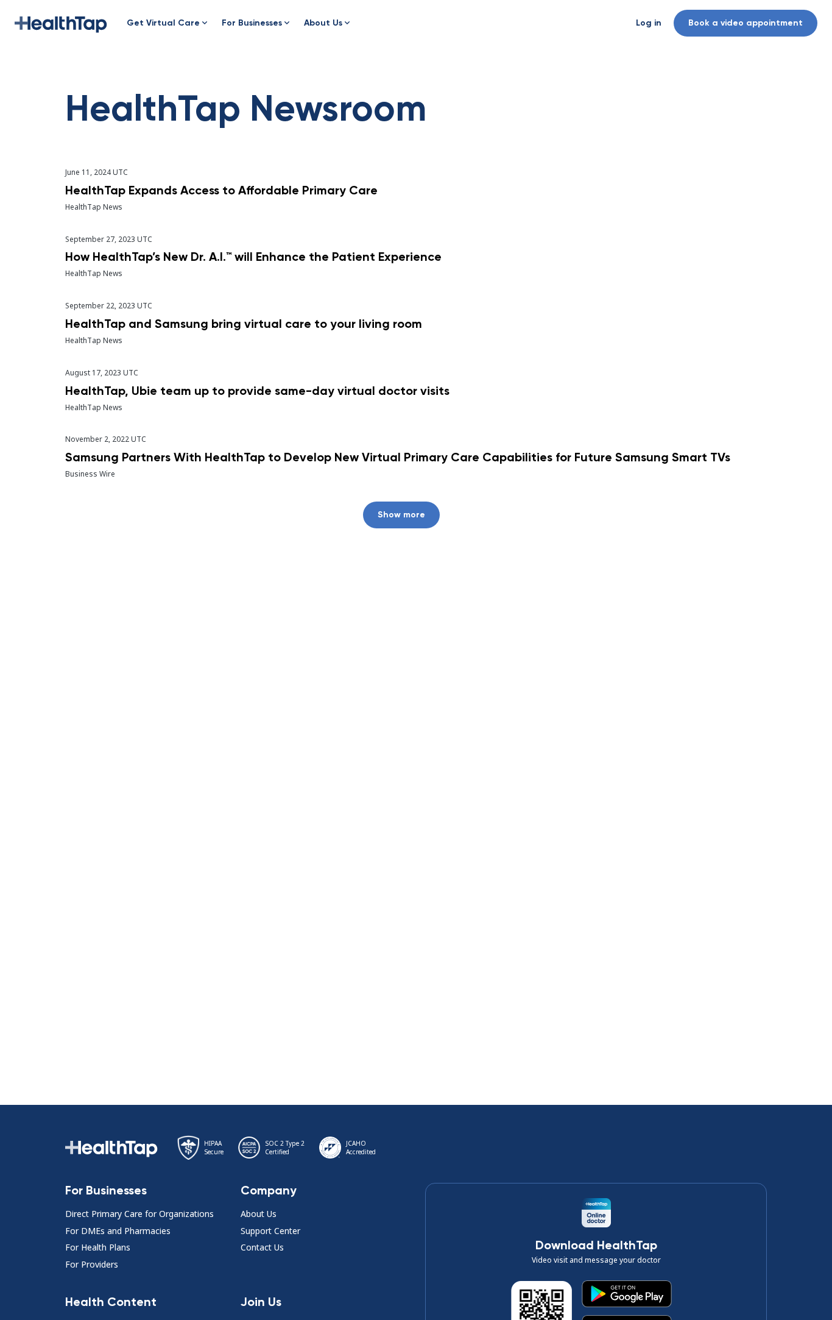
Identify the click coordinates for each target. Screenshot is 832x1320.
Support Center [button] (270, 1231)
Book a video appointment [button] (745, 23)
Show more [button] (401, 514)
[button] (61, 23)
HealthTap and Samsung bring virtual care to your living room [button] (243, 323)
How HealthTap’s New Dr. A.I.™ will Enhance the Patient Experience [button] (253, 256)
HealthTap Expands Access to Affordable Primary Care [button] (221, 190)
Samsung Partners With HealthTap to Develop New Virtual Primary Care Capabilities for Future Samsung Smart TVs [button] (397, 457)
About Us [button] (259, 1213)
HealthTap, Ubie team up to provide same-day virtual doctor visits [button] (257, 390)
